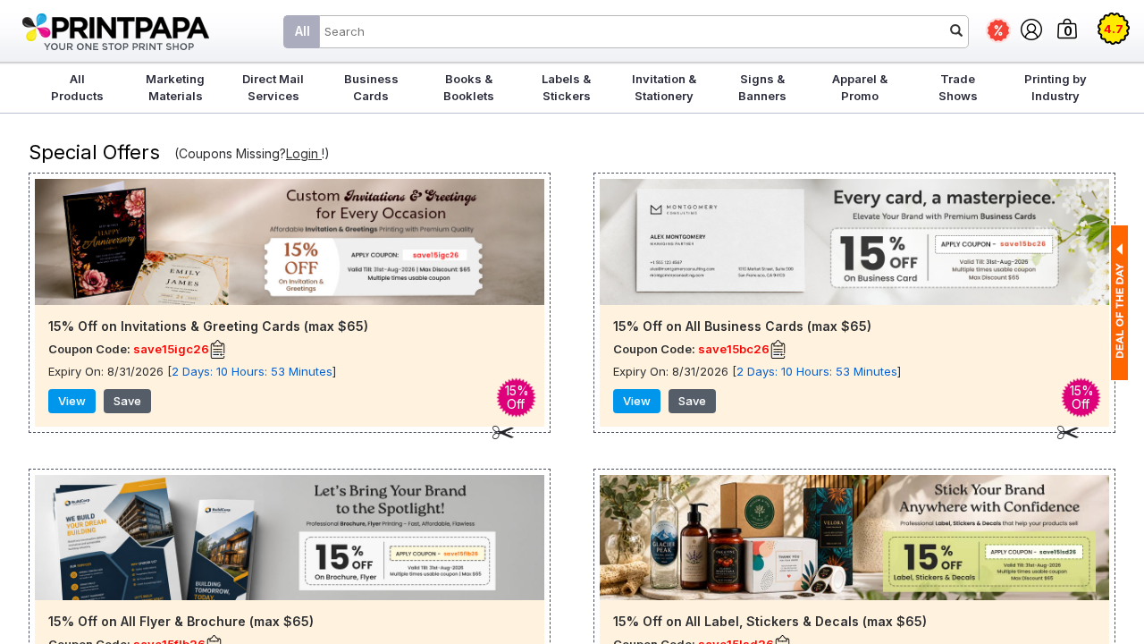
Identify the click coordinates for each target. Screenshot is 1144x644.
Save (127, 401)
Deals (998, 30)
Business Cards (371, 87)
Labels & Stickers (566, 87)
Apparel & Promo (859, 87)
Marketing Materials (175, 87)
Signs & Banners (762, 87)
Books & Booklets (468, 87)
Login (304, 153)
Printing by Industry (1055, 87)
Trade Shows (958, 87)
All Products (77, 87)
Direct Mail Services (273, 87)
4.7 (1113, 28)
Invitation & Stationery (664, 87)
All (302, 30)
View (72, 401)
